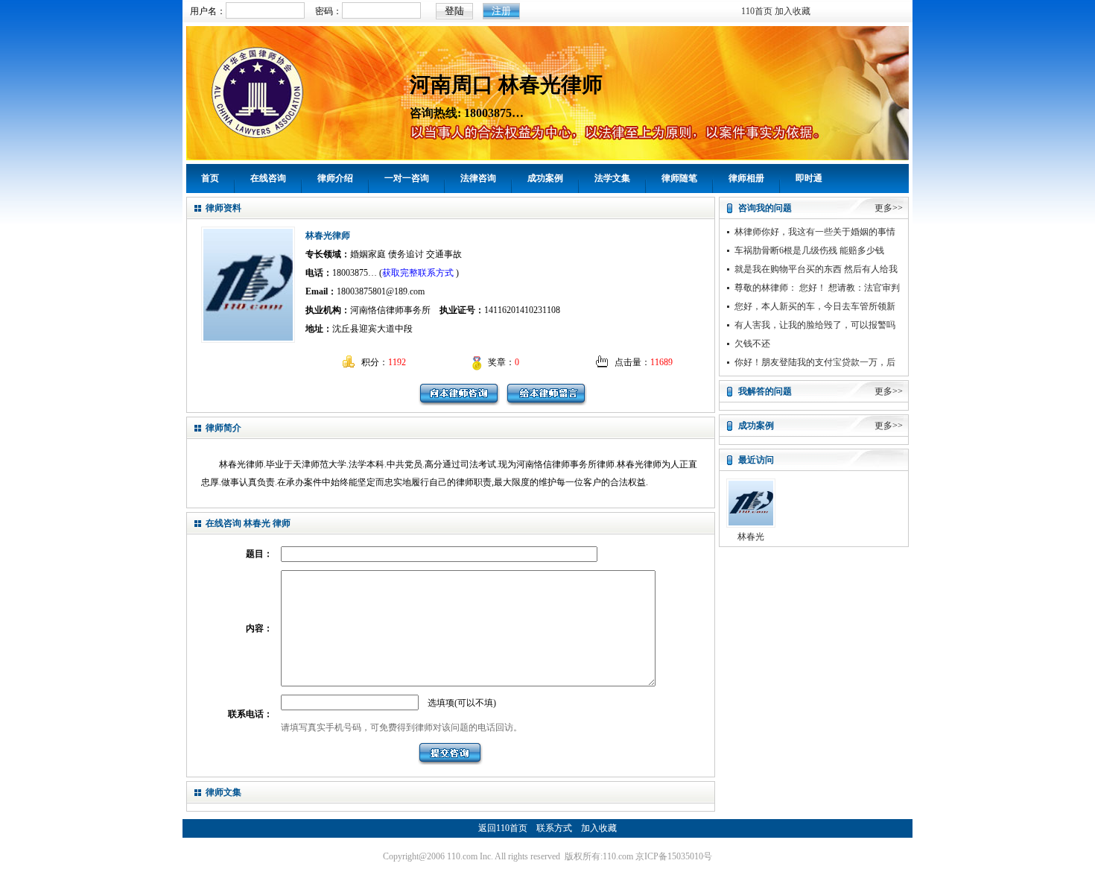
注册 (501, 10)
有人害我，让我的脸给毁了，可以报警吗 (814, 325)
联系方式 (554, 828)
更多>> (889, 208)
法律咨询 (478, 178)
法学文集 (612, 178)
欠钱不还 (752, 343)
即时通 (809, 178)
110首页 (756, 11)
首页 (210, 178)
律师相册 (746, 178)
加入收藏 (792, 11)
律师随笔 (679, 178)
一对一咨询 (406, 178)
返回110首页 (502, 828)
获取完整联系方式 (418, 273)
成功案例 (545, 178)
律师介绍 (335, 178)
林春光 (750, 536)
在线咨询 (268, 178)
